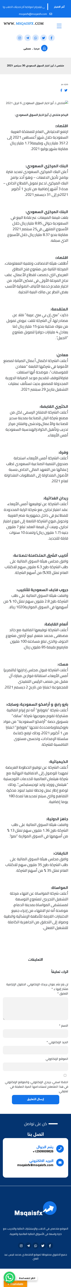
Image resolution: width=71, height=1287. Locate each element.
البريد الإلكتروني (57, 1042)
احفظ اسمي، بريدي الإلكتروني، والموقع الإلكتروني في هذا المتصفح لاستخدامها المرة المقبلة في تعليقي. (36, 1086)
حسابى (27, 48)
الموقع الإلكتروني (57, 1058)
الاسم (63, 1025)
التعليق (62, 993)
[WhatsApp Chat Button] (9, 1277)
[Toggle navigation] (59, 26)
